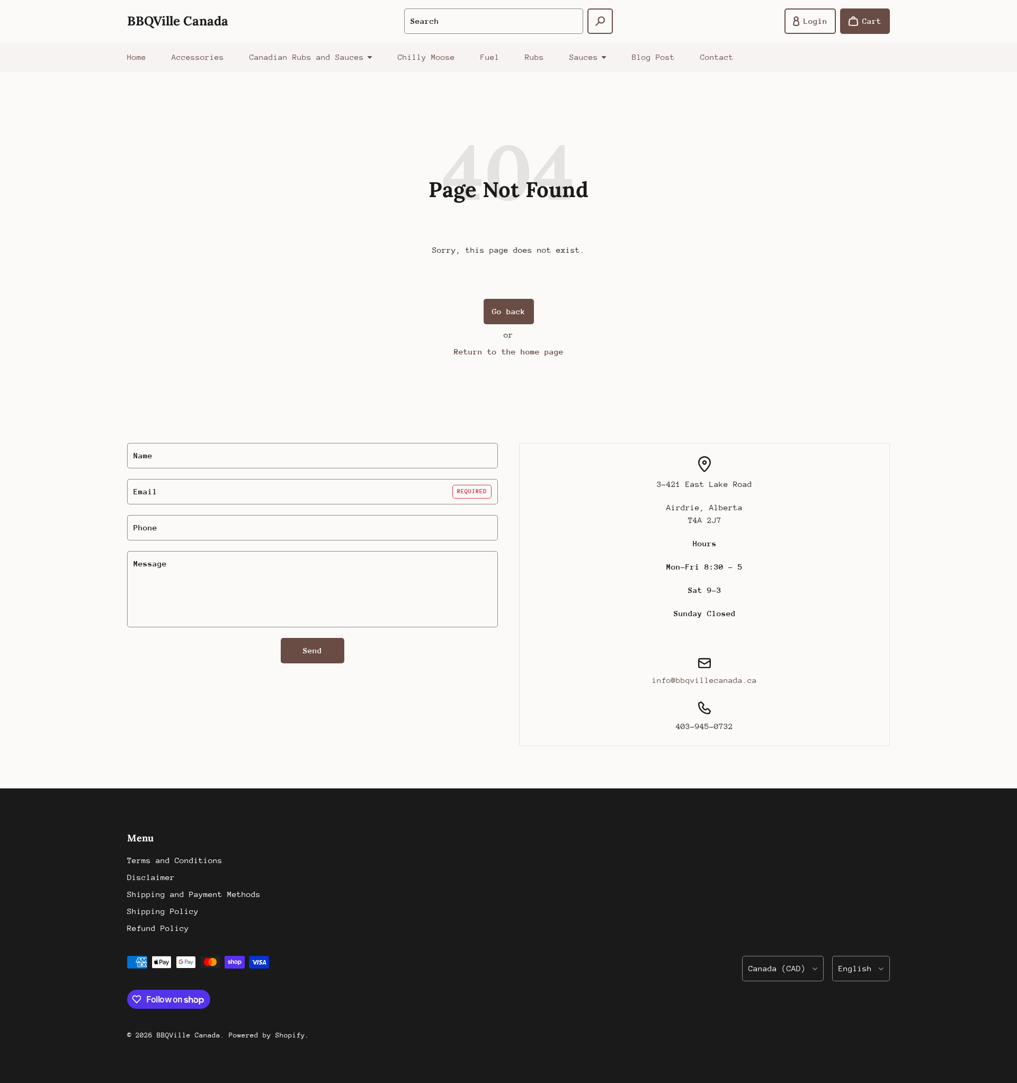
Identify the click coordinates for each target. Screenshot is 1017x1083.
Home (136, 56)
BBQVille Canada (188, 1035)
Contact (717, 56)
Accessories (198, 56)
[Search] (600, 21)
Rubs (534, 56)
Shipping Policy (163, 911)
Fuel (489, 56)
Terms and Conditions (174, 860)
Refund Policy (158, 928)
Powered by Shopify (267, 1035)
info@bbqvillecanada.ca (704, 680)
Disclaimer (151, 877)
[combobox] (493, 21)
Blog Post (653, 56)
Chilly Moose (426, 56)
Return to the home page (509, 351)
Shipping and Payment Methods (194, 894)
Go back (508, 311)
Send (312, 650)
